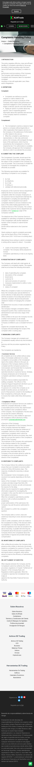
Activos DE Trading (17, 641)
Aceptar (16, 11)
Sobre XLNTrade (17, 614)
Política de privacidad (17, 623)
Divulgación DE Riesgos (17, 625)
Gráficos (17, 673)
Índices (17, 650)
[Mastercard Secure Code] (23, 593)
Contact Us (15, 211)
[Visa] (4, 593)
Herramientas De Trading (17, 670)
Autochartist (17, 677)
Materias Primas (17, 648)
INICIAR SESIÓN (23, 26)
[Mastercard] (17, 593)
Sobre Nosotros (13, 41)
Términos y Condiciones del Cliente (17, 618)
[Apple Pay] (17, 596)
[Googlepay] (23, 596)
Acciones (17, 645)
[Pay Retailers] (29, 596)
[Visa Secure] (10, 593)
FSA (22, 22)
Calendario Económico (17, 675)
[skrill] (4, 596)
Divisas (17, 653)
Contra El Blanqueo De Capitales (17, 621)
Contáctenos (17, 616)
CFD (17, 643)
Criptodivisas (17, 655)
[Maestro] (29, 593)
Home (3, 41)
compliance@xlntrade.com (17, 420)
